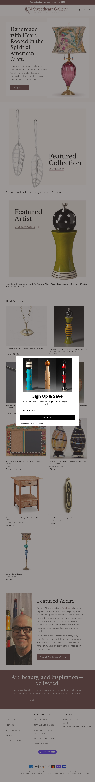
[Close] (76, 358)
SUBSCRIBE (48, 417)
